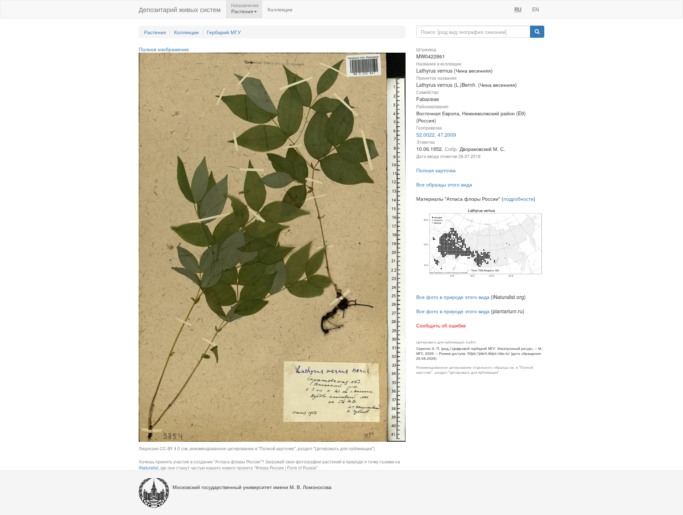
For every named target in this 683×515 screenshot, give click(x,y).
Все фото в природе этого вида (452, 296)
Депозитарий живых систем (180, 9)
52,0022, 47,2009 (436, 134)
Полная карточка (436, 170)
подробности (518, 198)
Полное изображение (164, 49)
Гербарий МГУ (224, 32)
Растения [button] (242, 11)
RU (517, 9)
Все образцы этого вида (444, 184)
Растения (155, 32)
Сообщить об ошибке (441, 325)
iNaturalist (148, 467)
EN (535, 9)
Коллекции (280, 9)
